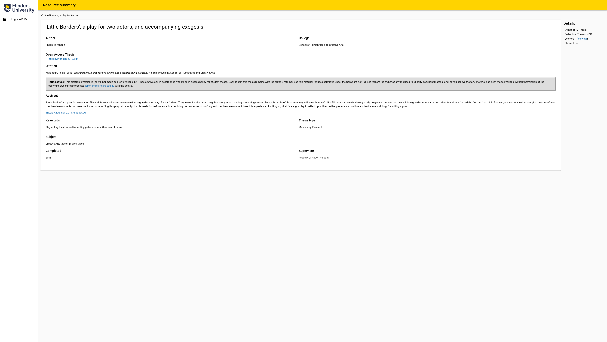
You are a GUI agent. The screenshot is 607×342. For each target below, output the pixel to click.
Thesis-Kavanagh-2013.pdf (62, 58)
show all (582, 38)
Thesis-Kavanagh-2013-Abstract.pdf (66, 112)
